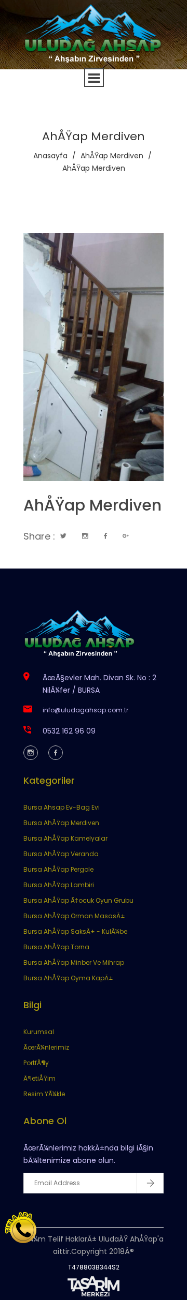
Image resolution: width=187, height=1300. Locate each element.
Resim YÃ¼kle (44, 1093)
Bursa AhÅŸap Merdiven (61, 822)
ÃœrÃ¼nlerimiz (46, 1047)
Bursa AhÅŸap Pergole (58, 869)
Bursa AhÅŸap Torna (56, 947)
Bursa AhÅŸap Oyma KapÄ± (68, 978)
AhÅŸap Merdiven (112, 156)
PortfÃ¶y (36, 1062)
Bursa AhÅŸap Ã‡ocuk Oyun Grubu (78, 900)
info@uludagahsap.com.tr (85, 710)
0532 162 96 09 (69, 731)
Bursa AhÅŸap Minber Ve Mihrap (73, 962)
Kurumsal (38, 1031)
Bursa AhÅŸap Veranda (61, 853)
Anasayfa (50, 156)
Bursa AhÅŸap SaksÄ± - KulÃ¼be (75, 931)
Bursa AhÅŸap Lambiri (58, 884)
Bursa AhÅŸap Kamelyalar (65, 838)
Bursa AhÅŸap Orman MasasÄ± (74, 916)
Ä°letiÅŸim (39, 1078)
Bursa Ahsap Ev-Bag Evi (61, 807)
